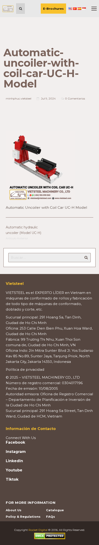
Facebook (15, 442)
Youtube (14, 470)
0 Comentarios (75, 98)
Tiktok (12, 479)
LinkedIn (14, 461)
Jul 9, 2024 (48, 98)
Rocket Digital (38, 530)
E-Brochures (53, 8)
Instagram (16, 452)
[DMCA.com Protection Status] (49, 535)
